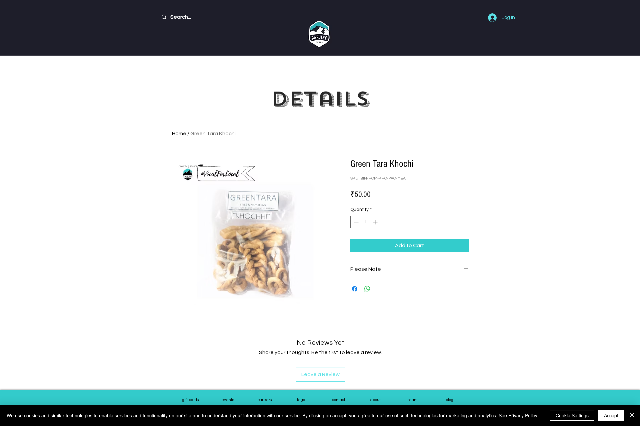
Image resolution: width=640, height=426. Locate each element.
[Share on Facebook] (355, 289)
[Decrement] (355, 222)
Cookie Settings (572, 415)
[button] (412, 400)
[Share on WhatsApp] (367, 289)
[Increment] (376, 222)
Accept (611, 415)
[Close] (632, 415)
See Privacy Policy (518, 415)
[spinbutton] (366, 222)
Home (179, 133)
